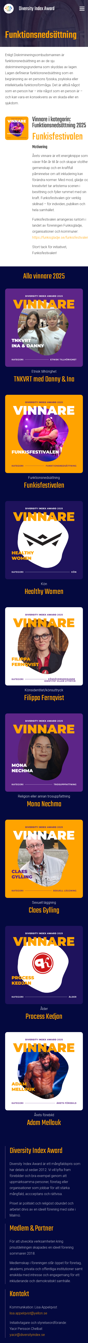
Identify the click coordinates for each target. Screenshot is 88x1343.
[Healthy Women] (44, 540)
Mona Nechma (44, 804)
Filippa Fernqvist (44, 698)
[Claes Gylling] (44, 859)
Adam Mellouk (44, 1123)
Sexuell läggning (44, 902)
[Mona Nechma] (44, 752)
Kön (44, 584)
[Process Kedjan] (44, 965)
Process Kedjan (44, 1017)
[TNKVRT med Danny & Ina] (44, 328)
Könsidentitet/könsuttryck (44, 690)
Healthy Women (44, 592)
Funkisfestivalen (57, 137)
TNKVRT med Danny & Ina (44, 379)
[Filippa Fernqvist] (44, 646)
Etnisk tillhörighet (44, 371)
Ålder (44, 1009)
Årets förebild (44, 1115)
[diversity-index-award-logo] (8, 8)
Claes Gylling (44, 910)
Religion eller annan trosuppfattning (44, 796)
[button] (82, 8)
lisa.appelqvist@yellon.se (28, 1313)
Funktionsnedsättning (44, 478)
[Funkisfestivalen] (44, 434)
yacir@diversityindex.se (27, 1335)
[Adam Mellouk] (44, 1071)
